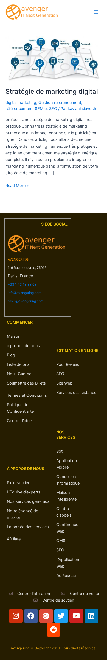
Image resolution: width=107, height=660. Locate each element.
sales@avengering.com (25, 301)
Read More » (17, 185)
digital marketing (20, 102)
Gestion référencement (59, 102)
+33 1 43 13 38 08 (22, 284)
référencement (19, 108)
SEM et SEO (46, 108)
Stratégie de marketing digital (51, 91)
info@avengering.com (24, 293)
